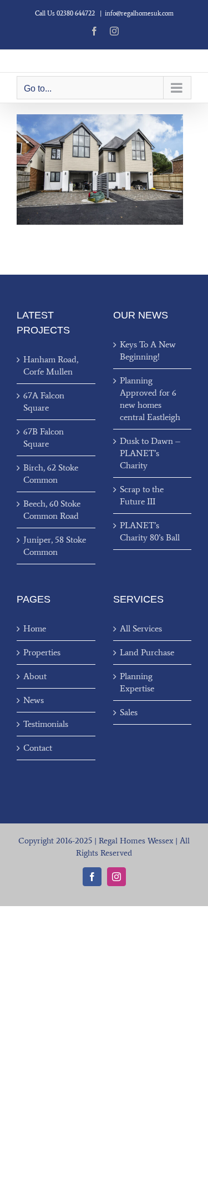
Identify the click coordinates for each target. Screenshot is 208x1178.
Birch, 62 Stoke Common (50, 473)
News (33, 700)
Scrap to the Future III (142, 495)
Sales (129, 712)
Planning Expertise (137, 682)
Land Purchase (147, 652)
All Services (141, 628)
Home (34, 628)
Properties (41, 652)
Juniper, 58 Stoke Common (54, 545)
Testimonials (45, 724)
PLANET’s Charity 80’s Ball (150, 531)
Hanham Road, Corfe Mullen (50, 365)
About (35, 676)
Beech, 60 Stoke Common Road (51, 509)
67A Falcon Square (43, 401)
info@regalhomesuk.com (139, 13)
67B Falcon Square (43, 437)
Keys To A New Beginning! (148, 350)
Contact (37, 747)
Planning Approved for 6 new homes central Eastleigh (150, 398)
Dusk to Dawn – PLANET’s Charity (150, 453)
